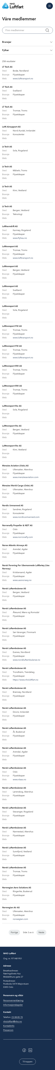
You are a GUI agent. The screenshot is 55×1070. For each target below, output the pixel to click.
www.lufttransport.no (23, 78)
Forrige (14, 932)
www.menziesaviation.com (25, 477)
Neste (41, 932)
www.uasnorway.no (22, 580)
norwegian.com (20, 919)
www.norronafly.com (23, 537)
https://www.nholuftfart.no (25, 679)
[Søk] (47, 30)
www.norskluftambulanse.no (26, 660)
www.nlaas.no (19, 779)
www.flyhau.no (20, 238)
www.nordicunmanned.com (26, 517)
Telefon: (13, 1017)
